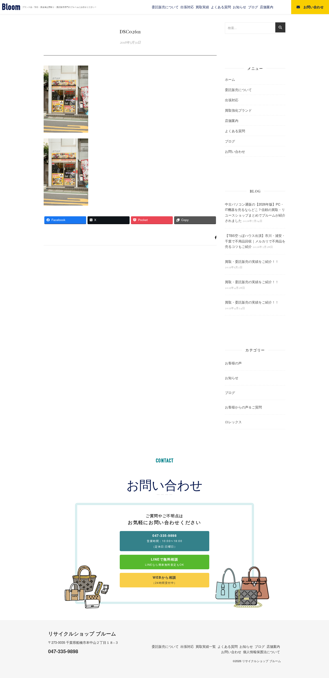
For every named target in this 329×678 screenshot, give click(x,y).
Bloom (11, 7)
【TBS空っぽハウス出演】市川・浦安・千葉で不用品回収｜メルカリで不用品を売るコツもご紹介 (255, 241)
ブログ (253, 7)
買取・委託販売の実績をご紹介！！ (252, 261)
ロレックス (233, 421)
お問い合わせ (235, 151)
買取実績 (202, 7)
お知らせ (239, 7)
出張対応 (187, 7)
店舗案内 (266, 7)
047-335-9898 (63, 651)
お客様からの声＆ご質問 (243, 407)
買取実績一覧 (206, 646)
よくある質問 (221, 7)
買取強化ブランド (238, 110)
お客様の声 (233, 363)
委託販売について (165, 7)
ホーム (230, 79)
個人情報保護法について (261, 651)
